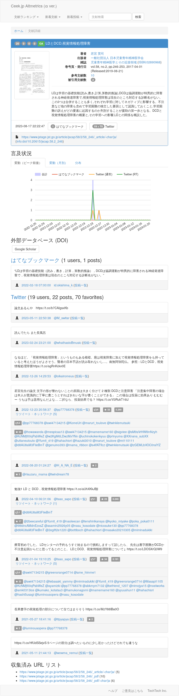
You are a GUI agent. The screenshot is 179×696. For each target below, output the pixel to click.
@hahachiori (63, 440)
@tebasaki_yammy (59, 581)
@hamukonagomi (76, 590)
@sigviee (120, 432)
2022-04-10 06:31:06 (36, 499)
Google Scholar (25, 249)
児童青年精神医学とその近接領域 (114, 62)
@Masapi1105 (153, 581)
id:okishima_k (63, 285)
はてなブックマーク (68, 126)
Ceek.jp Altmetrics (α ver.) (34, 6)
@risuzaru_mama (34, 474)
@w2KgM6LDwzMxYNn (61, 436)
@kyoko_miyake (116, 521)
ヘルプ (112, 690)
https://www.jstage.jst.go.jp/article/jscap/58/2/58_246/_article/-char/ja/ (69, 137)
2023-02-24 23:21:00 (36, 342)
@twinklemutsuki (118, 423)
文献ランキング (25, 16)
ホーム (18, 30)
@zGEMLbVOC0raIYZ (145, 445)
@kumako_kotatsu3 (49, 590)
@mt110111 (125, 440)
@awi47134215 (54, 423)
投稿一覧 (81, 285)
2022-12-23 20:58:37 (36, 409)
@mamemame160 (100, 432)
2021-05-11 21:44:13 (36, 653)
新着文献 (51, 16)
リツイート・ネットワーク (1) (36, 503)
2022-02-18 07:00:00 (36, 285)
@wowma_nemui (66, 653)
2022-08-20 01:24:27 (36, 465)
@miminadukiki (141, 530)
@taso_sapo (62, 499)
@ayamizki (52, 585)
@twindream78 (58, 474)
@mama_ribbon (77, 445)
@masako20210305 (116, 530)
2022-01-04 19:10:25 (36, 559)
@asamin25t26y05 (57, 525)
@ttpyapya (61, 619)
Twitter (104, 126)
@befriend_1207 (116, 585)
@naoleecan (71, 521)
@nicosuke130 (106, 525)
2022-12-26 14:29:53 (36, 376)
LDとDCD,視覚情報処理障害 (68, 43)
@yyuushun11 (125, 590)
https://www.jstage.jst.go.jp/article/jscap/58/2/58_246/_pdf (59, 676)
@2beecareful (33, 521)
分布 (78, 162)
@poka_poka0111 (141, 521)
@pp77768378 (64, 409)
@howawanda (33, 432)
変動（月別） (58, 162)
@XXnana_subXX (136, 436)
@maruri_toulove (94, 423)
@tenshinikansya (93, 521)
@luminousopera (47, 594)
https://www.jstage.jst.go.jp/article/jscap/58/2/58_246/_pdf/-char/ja (65, 680)
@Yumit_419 (44, 440)
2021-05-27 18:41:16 (36, 619)
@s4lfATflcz (97, 445)
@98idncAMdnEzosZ (28, 525)
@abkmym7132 (93, 585)
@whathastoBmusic (67, 342)
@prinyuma (115, 436)
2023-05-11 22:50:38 (36, 318)
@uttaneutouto (24, 440)
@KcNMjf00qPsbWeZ (29, 436)
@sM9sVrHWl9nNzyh (142, 432)
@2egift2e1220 (56, 530)
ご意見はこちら (132, 690)
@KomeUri (73, 423)
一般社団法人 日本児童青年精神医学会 (117, 58)
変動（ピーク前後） (28, 162)
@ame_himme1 (85, 572)
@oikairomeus (64, 376)
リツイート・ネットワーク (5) (36, 414)
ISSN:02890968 (149, 62)
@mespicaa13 (54, 432)
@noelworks (155, 585)
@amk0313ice (24, 590)
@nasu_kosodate (83, 525)
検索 (138, 16)
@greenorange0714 (59, 572)
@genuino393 (55, 445)
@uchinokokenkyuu (92, 436)
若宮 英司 (97, 53)
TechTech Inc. (157, 690)
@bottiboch (75, 530)
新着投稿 (73, 16)
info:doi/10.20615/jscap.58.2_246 (40, 141)
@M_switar (61, 318)
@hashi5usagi (24, 594)
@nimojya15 (137, 585)
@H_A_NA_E (63, 465)
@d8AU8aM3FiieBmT (29, 445)
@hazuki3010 (82, 440)
